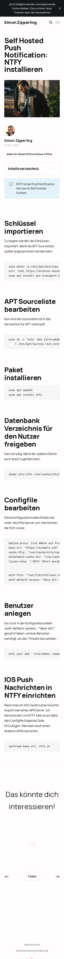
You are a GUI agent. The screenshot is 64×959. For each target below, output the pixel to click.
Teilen (32, 876)
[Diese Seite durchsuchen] (51, 22)
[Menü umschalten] (57, 22)
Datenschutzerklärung (32, 951)
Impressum (32, 944)
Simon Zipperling (20, 22)
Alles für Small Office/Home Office (29, 154)
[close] (60, 8)
